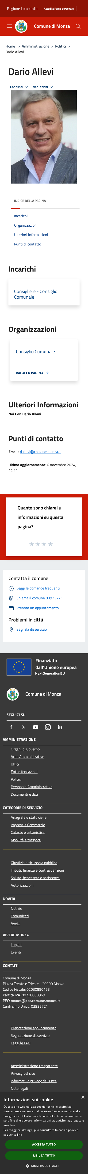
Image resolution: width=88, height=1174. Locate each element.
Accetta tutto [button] (44, 1144)
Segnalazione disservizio (30, 1035)
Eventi (16, 952)
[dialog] (44, 1133)
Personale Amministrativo (31, 786)
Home (10, 46)
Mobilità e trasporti (26, 840)
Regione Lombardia (22, 8)
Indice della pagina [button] (30, 200)
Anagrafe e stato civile (28, 817)
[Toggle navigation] (9, 26)
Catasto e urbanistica (28, 832)
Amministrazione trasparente (34, 1066)
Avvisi (15, 923)
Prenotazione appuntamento (33, 1028)
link (19, 1135)
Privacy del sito (23, 1073)
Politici (60, 46)
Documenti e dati (24, 794)
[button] (44, 1166)
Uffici (15, 764)
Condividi (17, 86)
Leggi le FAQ (21, 1043)
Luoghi (16, 944)
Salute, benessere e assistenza (35, 878)
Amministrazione (35, 46)
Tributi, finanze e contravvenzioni (37, 870)
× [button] (82, 1097)
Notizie (16, 908)
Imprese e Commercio (28, 825)
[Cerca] (78, 26)
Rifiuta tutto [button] (44, 1156)
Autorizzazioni (22, 885)
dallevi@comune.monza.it (40, 451)
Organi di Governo (25, 749)
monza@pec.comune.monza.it (35, 1000)
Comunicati (20, 916)
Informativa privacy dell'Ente (34, 1081)
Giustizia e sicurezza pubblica (34, 862)
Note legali (19, 1088)
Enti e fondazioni (24, 771)
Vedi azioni (41, 86)
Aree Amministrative (27, 756)
